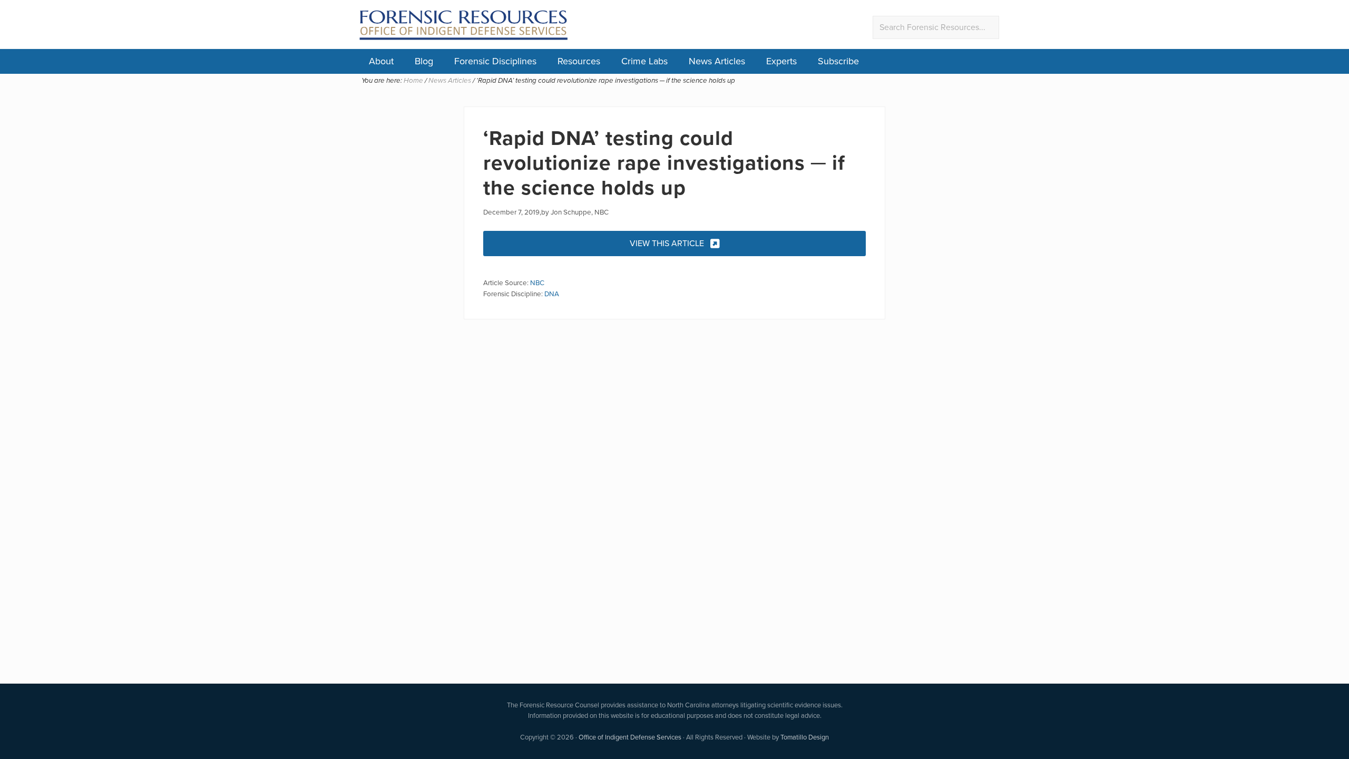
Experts (781, 61)
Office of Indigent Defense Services (630, 737)
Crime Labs (644, 61)
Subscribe (838, 61)
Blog (424, 61)
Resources (579, 61)
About (381, 61)
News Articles (717, 61)
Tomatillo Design (804, 737)
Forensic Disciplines (495, 61)
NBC (537, 282)
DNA (551, 293)
